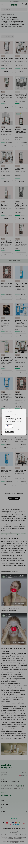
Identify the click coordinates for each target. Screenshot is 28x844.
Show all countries (9, 431)
